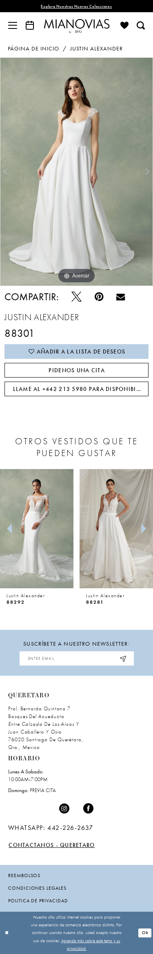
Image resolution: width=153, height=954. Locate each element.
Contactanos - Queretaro (52, 845)
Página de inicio (33, 48)
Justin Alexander (96, 48)
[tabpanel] (76, 172)
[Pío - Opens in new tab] (76, 297)
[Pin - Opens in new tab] (99, 297)
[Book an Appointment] (29, 25)
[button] (12, 25)
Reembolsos (24, 875)
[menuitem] (12, 25)
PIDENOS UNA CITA (76, 370)
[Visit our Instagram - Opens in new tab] (64, 809)
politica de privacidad (38, 900)
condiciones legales (37, 888)
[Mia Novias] (76, 25)
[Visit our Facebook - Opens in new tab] (88, 809)
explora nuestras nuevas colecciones (76, 6)
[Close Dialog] (7, 933)
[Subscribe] (123, 658)
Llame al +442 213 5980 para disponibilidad (81, 389)
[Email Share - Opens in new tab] (120, 297)
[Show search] (141, 25)
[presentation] (36, 528)
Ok (145, 933)
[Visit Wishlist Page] (124, 25)
